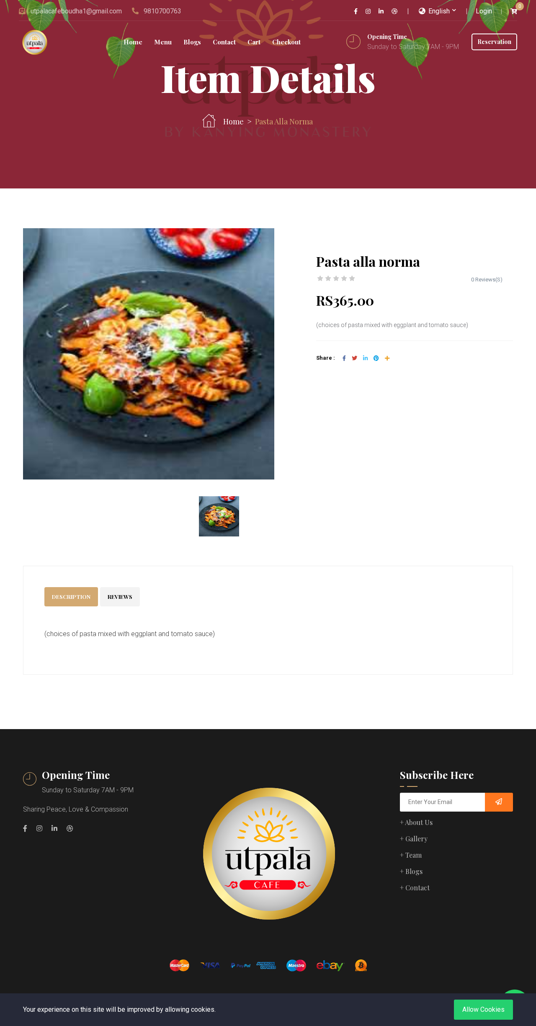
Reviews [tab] (120, 596)
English (438, 11)
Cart (253, 42)
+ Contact (415, 887)
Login (484, 11)
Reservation (494, 42)
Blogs (192, 42)
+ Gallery (414, 838)
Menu (163, 42)
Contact (224, 42)
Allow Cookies (483, 1009)
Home (133, 42)
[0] (513, 11)
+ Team (411, 855)
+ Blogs (411, 871)
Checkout (286, 42)
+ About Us (416, 822)
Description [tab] (71, 596)
